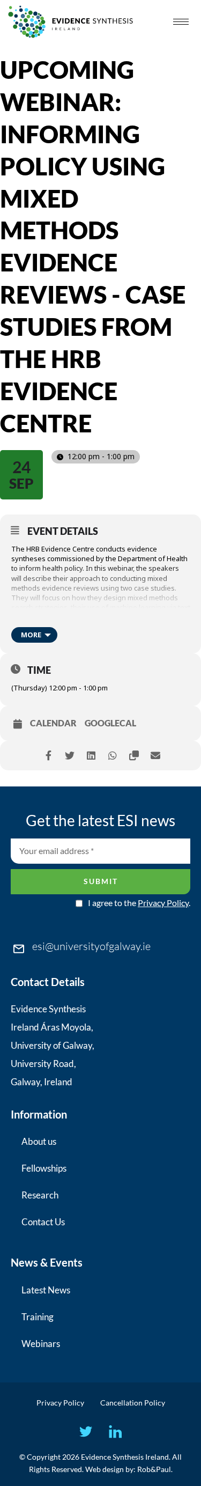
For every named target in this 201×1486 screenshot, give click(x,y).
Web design (104, 1469)
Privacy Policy (163, 903)
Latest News (45, 1290)
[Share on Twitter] (70, 755)
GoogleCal (110, 723)
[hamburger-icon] (181, 21)
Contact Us (43, 1221)
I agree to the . (139, 903)
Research (39, 1195)
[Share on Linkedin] (91, 755)
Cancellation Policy (132, 1402)
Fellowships (43, 1168)
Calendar (53, 723)
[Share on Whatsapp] (112, 755)
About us (38, 1141)
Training (37, 1316)
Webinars (40, 1343)
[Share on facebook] (48, 755)
